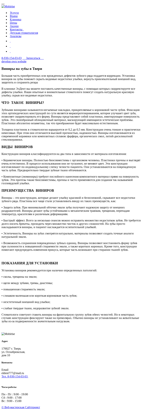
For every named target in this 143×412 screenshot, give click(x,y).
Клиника (15, 19)
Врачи (14, 16)
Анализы (15, 36)
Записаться (33, 58)
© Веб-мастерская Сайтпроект (20, 407)
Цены (13, 22)
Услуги (14, 12)
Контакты (17, 29)
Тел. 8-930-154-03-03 (14, 376)
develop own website (13, 61)
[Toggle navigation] (2, 4)
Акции (14, 26)
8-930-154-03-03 (11, 58)
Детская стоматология (24, 32)
